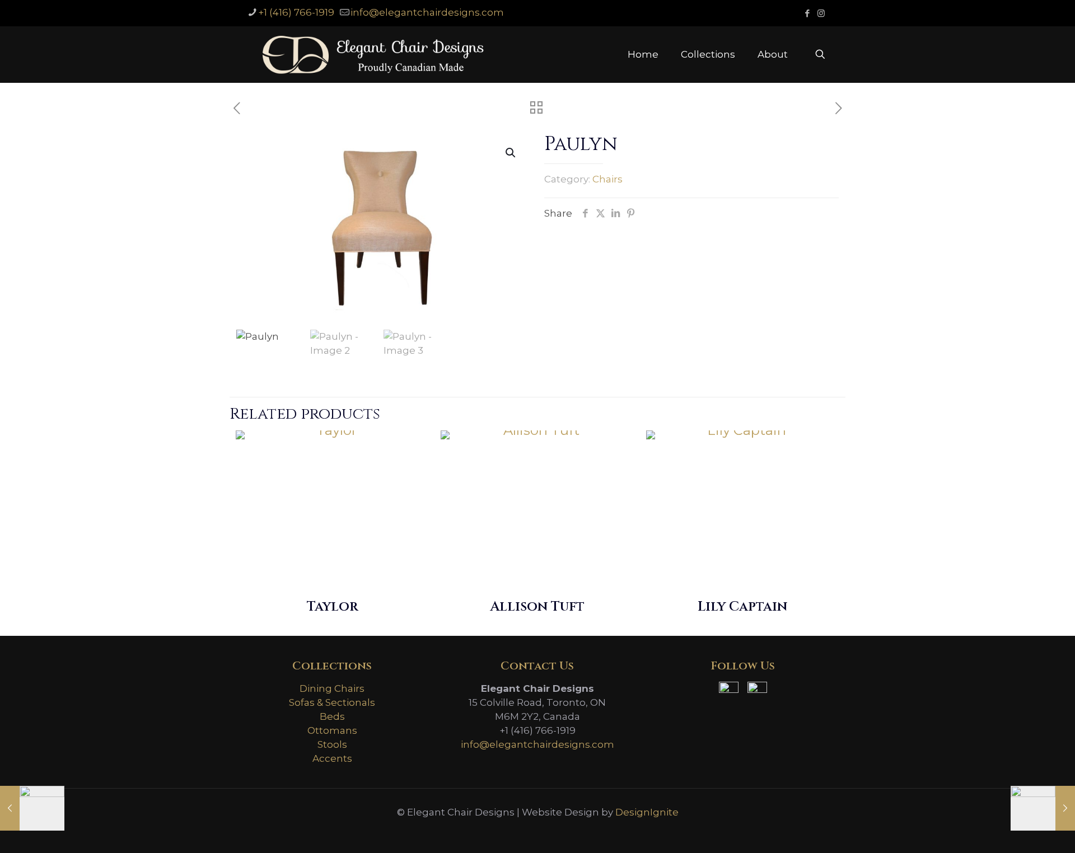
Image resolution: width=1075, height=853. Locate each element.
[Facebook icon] (807, 13)
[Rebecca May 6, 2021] (32, 808)
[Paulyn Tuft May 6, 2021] (1043, 808)
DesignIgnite (647, 812)
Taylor (332, 607)
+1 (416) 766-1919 (296, 12)
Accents (332, 758)
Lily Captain (742, 607)
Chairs (607, 179)
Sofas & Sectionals (332, 702)
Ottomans (332, 730)
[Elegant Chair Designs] (372, 54)
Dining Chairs (332, 688)
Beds (332, 716)
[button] (511, 153)
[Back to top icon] (1021, 830)
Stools (332, 744)
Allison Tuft (537, 607)
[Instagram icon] (821, 13)
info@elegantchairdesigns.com (427, 12)
